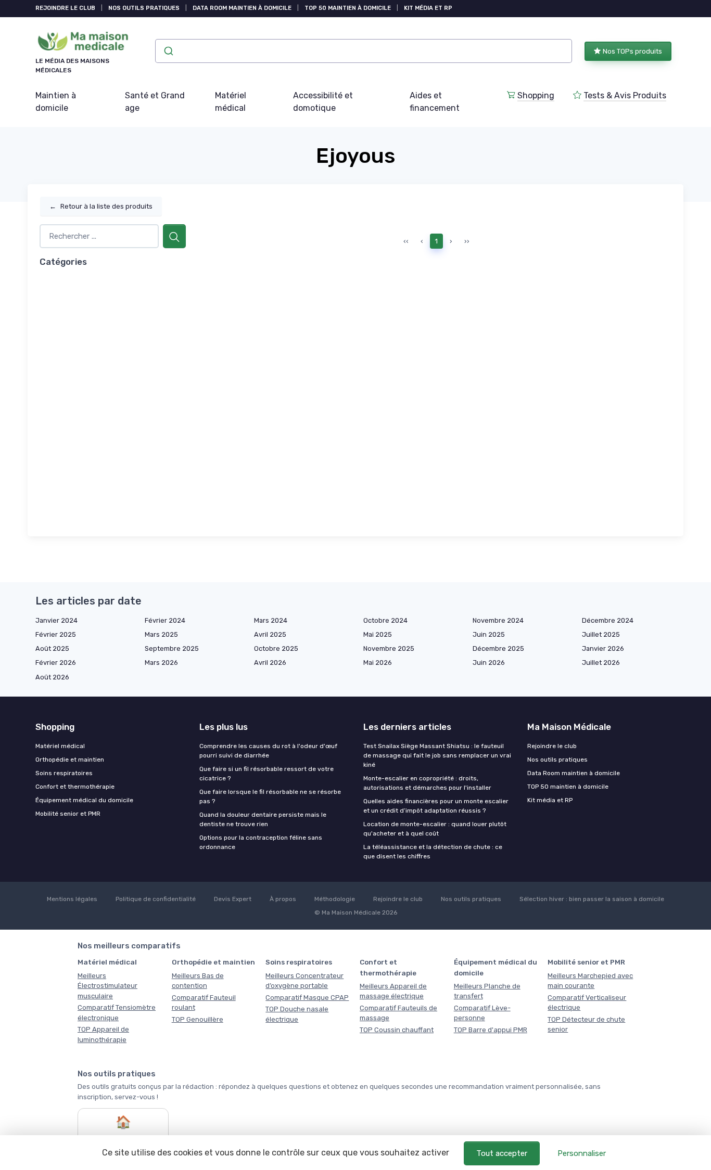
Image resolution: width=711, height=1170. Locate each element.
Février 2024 (165, 620)
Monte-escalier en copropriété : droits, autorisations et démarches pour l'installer (427, 783)
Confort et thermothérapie (75, 786)
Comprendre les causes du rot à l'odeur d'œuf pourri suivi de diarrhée (268, 750)
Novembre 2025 (388, 648)
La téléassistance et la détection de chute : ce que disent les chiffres (432, 851)
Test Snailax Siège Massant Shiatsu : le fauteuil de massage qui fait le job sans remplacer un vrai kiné (437, 755)
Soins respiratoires (64, 773)
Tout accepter (501, 1153)
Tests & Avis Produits (624, 95)
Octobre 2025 (276, 648)
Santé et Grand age (155, 102)
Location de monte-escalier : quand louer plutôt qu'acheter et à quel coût (434, 828)
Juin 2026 (489, 662)
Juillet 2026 (601, 662)
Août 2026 (52, 677)
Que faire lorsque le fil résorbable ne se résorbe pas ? (270, 796)
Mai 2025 (377, 634)
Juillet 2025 (601, 634)
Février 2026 (55, 662)
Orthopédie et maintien (69, 759)
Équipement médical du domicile (84, 800)
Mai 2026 (377, 662)
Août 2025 (52, 648)
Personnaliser (581, 1153)
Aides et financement (435, 102)
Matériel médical (230, 102)
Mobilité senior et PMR (67, 813)
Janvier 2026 (603, 648)
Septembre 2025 (172, 648)
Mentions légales (72, 899)
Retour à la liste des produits (101, 206)
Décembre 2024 (607, 620)
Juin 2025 (489, 634)
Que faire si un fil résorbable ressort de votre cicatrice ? (266, 773)
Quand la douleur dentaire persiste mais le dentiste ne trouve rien (262, 819)
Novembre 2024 (498, 620)
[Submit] (168, 51)
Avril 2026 (270, 662)
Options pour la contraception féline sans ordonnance (260, 842)
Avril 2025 (270, 634)
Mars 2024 (270, 620)
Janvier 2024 (56, 620)
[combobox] (363, 51)
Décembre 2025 (498, 648)
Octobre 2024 (385, 620)
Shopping (535, 95)
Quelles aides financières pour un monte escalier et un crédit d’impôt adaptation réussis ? (436, 806)
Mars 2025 (161, 634)
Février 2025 (55, 634)
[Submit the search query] (174, 236)
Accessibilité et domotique (323, 102)
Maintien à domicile (55, 102)
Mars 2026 (161, 662)
